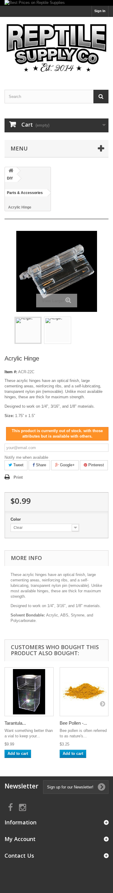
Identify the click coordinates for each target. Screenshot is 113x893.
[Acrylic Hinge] (28, 330)
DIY (10, 178)
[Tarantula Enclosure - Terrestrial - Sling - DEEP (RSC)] (29, 692)
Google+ (67, 465)
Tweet (18, 465)
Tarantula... (15, 723)
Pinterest (95, 465)
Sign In (99, 11)
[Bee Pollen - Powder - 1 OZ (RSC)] (84, 692)
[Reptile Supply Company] (56, 48)
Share (40, 465)
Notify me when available (26, 457)
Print (18, 477)
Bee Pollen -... (73, 723)
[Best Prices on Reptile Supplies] (56, 3)
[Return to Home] (11, 171)
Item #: (11, 372)
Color (16, 519)
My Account (20, 839)
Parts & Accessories (25, 193)
